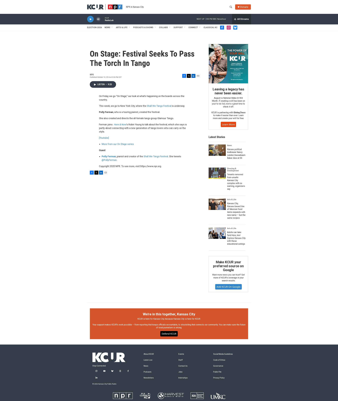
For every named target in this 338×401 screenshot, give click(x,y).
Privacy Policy (219, 378)
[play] (90, 19)
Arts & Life (122, 27)
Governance (218, 366)
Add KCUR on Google (228, 286)
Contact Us (182, 366)
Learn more (228, 124)
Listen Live (148, 360)
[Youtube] (104, 137)
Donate (244, 7)
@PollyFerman (109, 160)
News (107, 27)
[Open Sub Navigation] (112, 27)
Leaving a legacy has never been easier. (228, 91)
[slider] (102, 19)
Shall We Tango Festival (159, 106)
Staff (180, 360)
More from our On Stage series (118, 144)
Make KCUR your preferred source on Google (228, 266)
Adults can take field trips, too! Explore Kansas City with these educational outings (236, 238)
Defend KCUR (169, 333)
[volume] (98, 19)
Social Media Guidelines (223, 354)
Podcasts (147, 372)
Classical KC (210, 27)
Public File (217, 372)
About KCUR (149, 354)
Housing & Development (233, 169)
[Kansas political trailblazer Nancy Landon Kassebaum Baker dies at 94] (217, 150)
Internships (183, 378)
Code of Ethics (219, 360)
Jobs (180, 372)
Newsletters (149, 378)
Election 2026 (94, 27)
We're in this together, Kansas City (169, 314)
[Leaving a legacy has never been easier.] (228, 63)
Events (181, 354)
